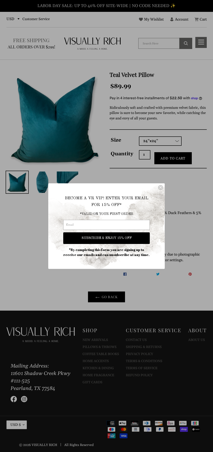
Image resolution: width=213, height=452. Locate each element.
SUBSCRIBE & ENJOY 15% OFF (107, 238)
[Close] (160, 187)
